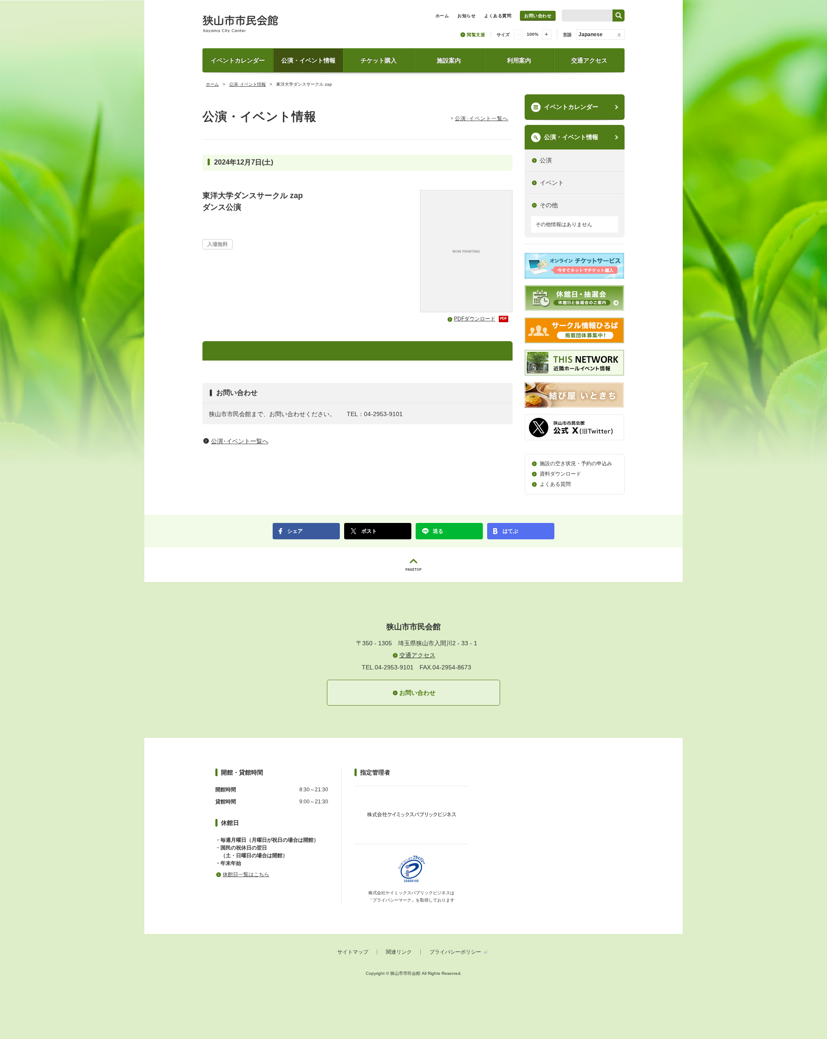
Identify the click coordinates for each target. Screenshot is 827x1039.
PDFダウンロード (480, 319)
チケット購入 (379, 60)
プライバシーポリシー (455, 952)
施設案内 (449, 60)
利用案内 (519, 60)
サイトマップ (352, 952)
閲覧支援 (476, 34)
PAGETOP (413, 564)
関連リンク (399, 952)
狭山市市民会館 (278, 27)
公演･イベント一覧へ (481, 118)
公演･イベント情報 (247, 84)
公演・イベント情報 (308, 60)
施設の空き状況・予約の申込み (576, 463)
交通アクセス (589, 60)
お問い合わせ (537, 15)
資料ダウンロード (560, 474)
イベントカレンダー (238, 60)
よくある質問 (555, 484)
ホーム (212, 84)
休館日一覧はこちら (246, 874)
